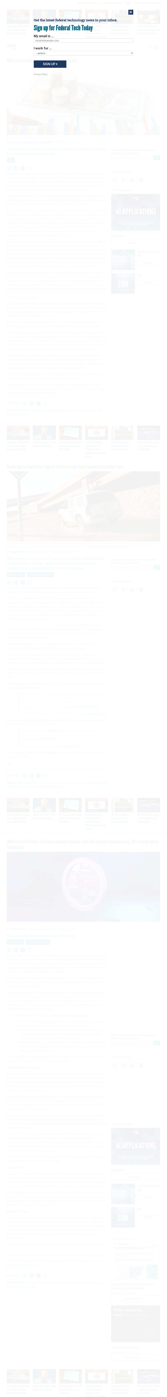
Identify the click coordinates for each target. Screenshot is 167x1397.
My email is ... (44, 36)
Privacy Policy (40, 74)
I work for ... (43, 48)
